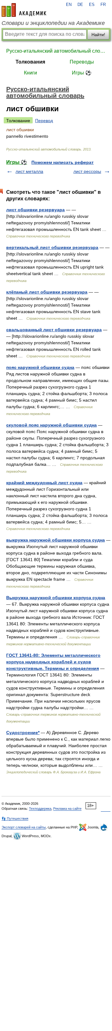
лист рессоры (87, 171)
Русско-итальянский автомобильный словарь (56, 51)
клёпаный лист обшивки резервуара (46, 291)
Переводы (82, 61)
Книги (30, 72)
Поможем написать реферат (62, 162)
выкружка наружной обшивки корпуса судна (55, 539)
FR (103, 4)
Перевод (44, 120)
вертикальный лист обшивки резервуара (52, 247)
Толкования (30, 61)
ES (92, 4)
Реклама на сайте (67, 808)
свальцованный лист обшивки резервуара (54, 329)
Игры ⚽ (81, 72)
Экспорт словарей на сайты (24, 827)
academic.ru (24, 10)
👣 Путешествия (15, 818)
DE (80, 4)
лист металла (29, 171)
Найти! (98, 34)
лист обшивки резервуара (35, 209)
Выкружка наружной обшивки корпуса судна (55, 597)
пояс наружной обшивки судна (40, 367)
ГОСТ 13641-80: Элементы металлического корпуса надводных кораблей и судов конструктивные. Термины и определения (53, 662)
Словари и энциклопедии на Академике (53, 23)
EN (69, 4)
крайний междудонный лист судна (44, 482)
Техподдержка (40, 808)
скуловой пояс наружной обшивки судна (51, 424)
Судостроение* (23, 732)
